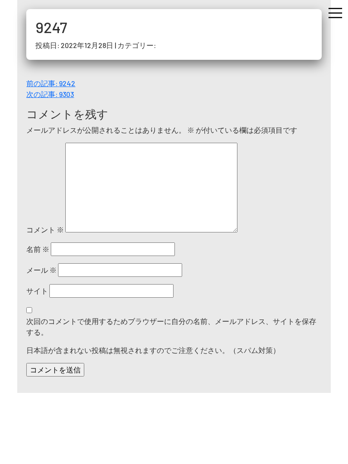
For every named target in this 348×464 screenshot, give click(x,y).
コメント (45, 229)
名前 (37, 249)
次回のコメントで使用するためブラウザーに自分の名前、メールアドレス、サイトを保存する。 (171, 326)
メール (41, 270)
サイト (37, 290)
